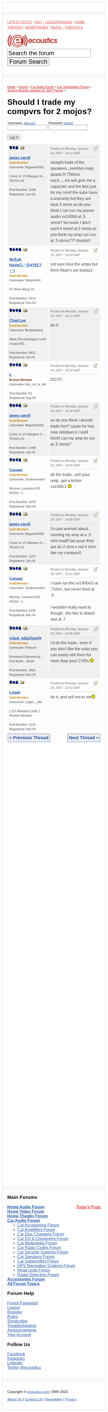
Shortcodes (17, 1321)
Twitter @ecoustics (24, 1367)
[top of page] (10, 147)
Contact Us (33, 1399)
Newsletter (53, 1399)
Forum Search (28, 61)
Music (56, 27)
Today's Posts (88, 1207)
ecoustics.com (38, 1392)
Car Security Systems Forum (42, 1252)
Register (14, 1312)
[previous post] (13, 249)
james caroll (19, 157)
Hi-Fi (38, 22)
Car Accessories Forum (38, 1225)
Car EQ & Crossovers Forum (42, 1238)
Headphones (36, 27)
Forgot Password (22, 1303)
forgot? (68, 123)
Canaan (16, 470)
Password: (60, 123)
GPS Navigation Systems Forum (46, 1266)
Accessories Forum (26, 1279)
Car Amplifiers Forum (36, 1229)
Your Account (19, 1335)
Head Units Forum (33, 1270)
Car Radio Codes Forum (39, 1247)
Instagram (16, 1358)
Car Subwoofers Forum (38, 1261)
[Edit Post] (95, 148)
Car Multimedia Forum (37, 1243)
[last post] (16, 147)
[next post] (13, 147)
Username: (22, 123)
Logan (14, 692)
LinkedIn (15, 1363)
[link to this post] (22, 147)
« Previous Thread (28, 737)
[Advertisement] (54, 968)
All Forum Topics (23, 1284)
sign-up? (30, 123)
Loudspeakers (58, 22)
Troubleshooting (21, 1325)
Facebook (16, 1354)
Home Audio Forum (25, 1207)
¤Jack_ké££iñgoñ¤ (25, 638)
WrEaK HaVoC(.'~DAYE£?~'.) (25, 265)
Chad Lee (17, 320)
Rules (12, 1316)
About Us (14, 1399)
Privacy (71, 1399)
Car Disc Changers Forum (40, 1234)
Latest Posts (19, 22)
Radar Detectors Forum (38, 1275)
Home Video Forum (25, 1211)
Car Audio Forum (23, 1220)
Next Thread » (84, 737)
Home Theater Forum (27, 1216)
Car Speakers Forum (36, 1257)
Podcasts (74, 27)
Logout (13, 1307)
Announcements (21, 1330)
